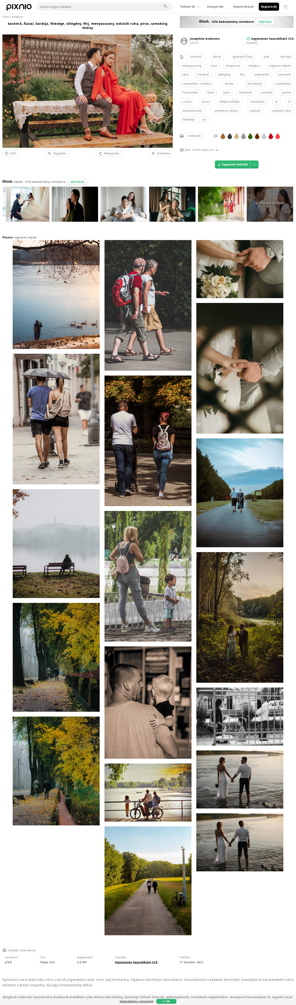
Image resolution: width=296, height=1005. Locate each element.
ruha (213, 66)
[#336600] (250, 136)
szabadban (283, 83)
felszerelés (190, 92)
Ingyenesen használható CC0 (272, 39)
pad (266, 56)
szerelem (284, 74)
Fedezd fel (187, 6)
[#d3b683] (236, 136)
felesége (188, 119)
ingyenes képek (280, 66)
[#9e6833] (223, 136)
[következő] (168, 86)
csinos (186, 101)
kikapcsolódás (230, 101)
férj (242, 74)
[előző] (6, 86)
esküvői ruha (281, 110)
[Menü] (286, 7)
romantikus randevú (197, 83)
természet (254, 83)
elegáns (254, 66)
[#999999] (243, 136)
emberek (245, 92)
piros (205, 101)
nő (204, 119)
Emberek (194, 136)
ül (276, 101)
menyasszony (192, 66)
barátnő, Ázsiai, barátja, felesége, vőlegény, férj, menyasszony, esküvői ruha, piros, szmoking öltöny (88, 25)
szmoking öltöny (226, 110)
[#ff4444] (277, 136)
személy (267, 92)
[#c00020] (270, 136)
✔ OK (166, 1001)
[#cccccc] (264, 136)
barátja (286, 56)
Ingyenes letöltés (235, 164)
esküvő (255, 110)
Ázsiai (217, 56)
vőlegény (224, 74)
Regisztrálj (269, 6)
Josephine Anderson (205, 39)
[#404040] (229, 136)
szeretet (196, 56)
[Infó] (216, 150)
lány (185, 74)
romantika (257, 101)
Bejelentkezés (243, 6)
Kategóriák (215, 6)
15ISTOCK (77, 182)
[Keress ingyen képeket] (166, 6)
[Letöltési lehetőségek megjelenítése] (254, 164)
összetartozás (192, 110)
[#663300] (257, 136)
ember (229, 83)
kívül (210, 92)
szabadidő (261, 74)
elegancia (233, 66)
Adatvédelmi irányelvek (136, 1001)
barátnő (203, 74)
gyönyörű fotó (243, 56)
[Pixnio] (19, 8)
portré (286, 92)
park (226, 92)
